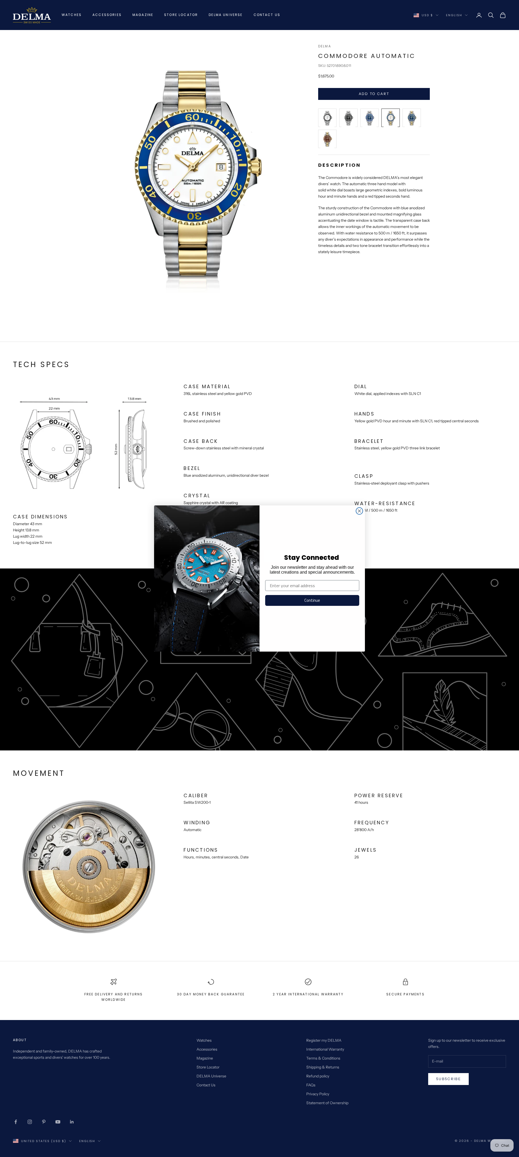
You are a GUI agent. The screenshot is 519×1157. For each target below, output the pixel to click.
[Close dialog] (359, 511)
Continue (312, 600)
